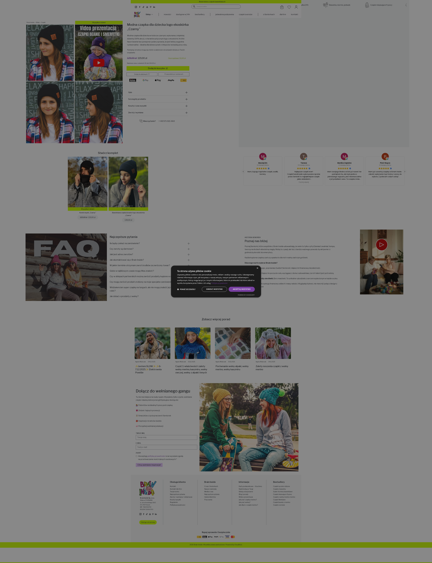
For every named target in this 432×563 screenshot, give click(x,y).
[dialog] (216, 281)
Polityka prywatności (219, 283)
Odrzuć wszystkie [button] (214, 289)
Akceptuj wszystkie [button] (242, 289)
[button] (186, 289)
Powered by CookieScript (246, 295)
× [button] (257, 268)
